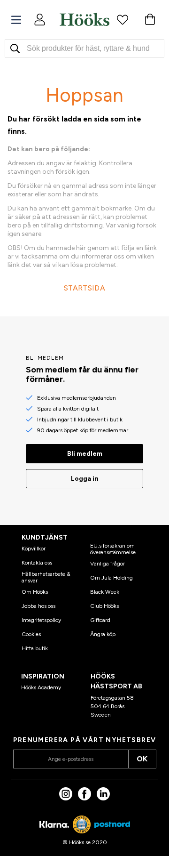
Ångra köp (102, 634)
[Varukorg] (149, 19)
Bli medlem (84, 454)
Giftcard (100, 620)
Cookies (31, 634)
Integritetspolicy (41, 620)
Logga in (85, 479)
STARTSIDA (84, 287)
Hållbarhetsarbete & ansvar (46, 577)
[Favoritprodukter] (122, 19)
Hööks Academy (41, 687)
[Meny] (16, 20)
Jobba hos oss (38, 606)
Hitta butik (35, 648)
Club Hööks (104, 606)
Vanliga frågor (107, 563)
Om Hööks (35, 592)
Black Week (104, 592)
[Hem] (84, 19)
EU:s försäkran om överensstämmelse (113, 549)
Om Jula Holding (111, 577)
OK (142, 758)
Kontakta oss (37, 562)
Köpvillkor (34, 548)
